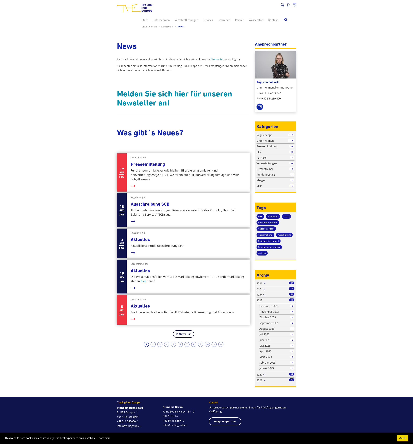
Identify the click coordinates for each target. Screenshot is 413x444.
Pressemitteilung (148, 164)
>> (221, 344)
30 (292, 152)
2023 (259, 300)
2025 (259, 289)
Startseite (217, 59)
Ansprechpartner (225, 421)
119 (291, 135)
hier (144, 281)
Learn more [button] (104, 438)
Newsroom (168, 26)
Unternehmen (161, 20)
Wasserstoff (256, 20)
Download (224, 20)
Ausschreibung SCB (150, 204)
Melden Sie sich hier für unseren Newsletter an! (174, 98)
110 (291, 140)
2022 (259, 374)
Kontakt (273, 20)
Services (208, 20)
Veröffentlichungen (186, 20)
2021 (259, 380)
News (180, 26)
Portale (239, 20)
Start (145, 20)
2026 (259, 283)
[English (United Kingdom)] (293, 5)
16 (292, 186)
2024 (259, 295)
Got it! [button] (402, 438)
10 (207, 344)
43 (292, 146)
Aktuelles (140, 239)
